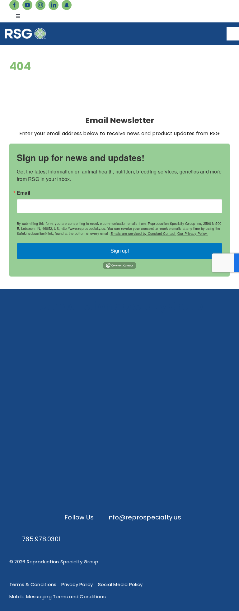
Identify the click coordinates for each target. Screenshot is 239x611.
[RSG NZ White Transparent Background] (119, 462)
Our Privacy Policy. (192, 233)
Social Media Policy (120, 584)
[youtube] (27, 5)
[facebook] (14, 5)
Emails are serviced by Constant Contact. (143, 233)
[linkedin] (54, 5)
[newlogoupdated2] (119, 321)
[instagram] (40, 5)
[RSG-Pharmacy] (119, 415)
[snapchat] (67, 5)
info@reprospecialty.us (144, 517)
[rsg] (25, 30)
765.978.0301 (41, 539)
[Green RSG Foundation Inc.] (119, 368)
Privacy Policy (77, 584)
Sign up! (119, 250)
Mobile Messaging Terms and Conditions (57, 596)
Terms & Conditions (32, 584)
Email (23, 192)
